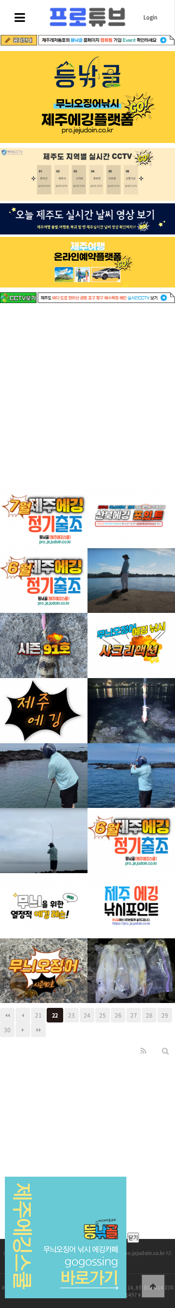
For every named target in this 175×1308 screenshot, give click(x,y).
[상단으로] (153, 1286)
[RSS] (143, 1050)
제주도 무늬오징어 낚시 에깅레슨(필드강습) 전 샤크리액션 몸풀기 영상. (131, 758)
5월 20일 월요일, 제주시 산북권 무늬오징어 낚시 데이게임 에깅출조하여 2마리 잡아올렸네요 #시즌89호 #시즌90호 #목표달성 (43, 952)
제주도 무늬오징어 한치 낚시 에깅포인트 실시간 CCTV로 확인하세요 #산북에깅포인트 (131, 498)
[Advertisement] (87, 395)
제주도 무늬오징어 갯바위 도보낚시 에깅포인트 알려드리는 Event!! (131, 888)
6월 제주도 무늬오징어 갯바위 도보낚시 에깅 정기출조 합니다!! (131, 822)
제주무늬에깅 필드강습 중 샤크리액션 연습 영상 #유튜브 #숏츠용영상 (131, 628)
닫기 (133, 1238)
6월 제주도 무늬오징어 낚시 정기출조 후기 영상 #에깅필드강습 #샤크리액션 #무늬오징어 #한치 (44, 562)
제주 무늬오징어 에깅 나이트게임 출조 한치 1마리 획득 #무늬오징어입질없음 (131, 693)
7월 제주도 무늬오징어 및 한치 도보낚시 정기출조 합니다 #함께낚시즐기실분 (43, 498)
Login (150, 17)
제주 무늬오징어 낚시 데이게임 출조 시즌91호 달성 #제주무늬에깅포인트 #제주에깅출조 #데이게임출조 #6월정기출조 (44, 627)
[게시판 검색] (165, 1050)
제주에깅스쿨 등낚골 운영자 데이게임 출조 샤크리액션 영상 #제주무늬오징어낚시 (131, 562)
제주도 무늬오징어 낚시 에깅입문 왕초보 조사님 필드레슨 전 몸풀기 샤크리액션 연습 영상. (43, 823)
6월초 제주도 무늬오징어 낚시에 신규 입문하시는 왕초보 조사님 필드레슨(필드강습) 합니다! (43, 888)
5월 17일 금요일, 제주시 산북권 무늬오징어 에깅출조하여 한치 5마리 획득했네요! (131, 953)
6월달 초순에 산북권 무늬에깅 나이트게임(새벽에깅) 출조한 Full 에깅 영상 (44, 693)
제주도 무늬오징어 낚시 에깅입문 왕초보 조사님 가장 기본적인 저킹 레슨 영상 (43, 758)
